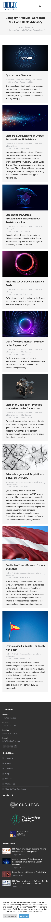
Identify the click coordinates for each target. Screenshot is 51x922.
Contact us (10, 784)
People (8, 763)
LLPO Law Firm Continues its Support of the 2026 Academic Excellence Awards (30, 882)
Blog (7, 774)
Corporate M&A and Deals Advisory (18, 80)
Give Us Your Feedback (15, 789)
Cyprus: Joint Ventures (19, 75)
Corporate (19, 144)
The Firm (9, 758)
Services (9, 768)
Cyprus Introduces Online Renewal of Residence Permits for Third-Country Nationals (27, 862)
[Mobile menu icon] (46, 5)
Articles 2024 (10, 144)
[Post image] (6, 851)
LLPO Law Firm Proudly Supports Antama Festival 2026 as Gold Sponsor (29, 850)
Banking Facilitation (13, 573)
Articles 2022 (10, 482)
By (12, 82)
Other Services (26, 352)
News (15, 146)
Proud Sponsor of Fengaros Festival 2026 (29, 872)
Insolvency (16, 352)
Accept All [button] (24, 916)
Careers (8, 779)
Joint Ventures (37, 80)
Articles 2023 (10, 289)
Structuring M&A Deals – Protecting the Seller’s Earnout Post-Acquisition (23, 218)
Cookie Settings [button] (10, 916)
